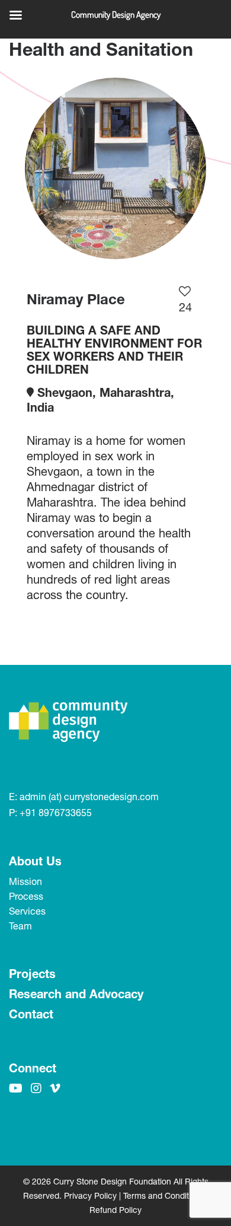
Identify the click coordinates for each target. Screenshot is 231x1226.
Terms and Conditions (163, 1195)
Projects (32, 973)
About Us (35, 861)
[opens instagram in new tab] (36, 1088)
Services (27, 910)
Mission (25, 881)
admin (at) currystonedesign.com (89, 796)
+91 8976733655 (56, 812)
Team (20, 925)
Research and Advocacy (76, 994)
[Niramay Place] (115, 168)
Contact (31, 1014)
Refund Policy (115, 1210)
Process (26, 896)
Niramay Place (76, 299)
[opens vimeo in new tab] (55, 1088)
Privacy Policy (90, 1195)
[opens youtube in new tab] (16, 1088)
